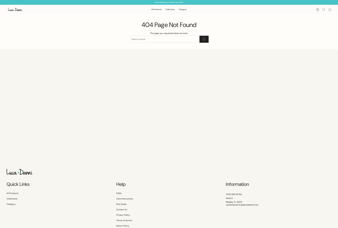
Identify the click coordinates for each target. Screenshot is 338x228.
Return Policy (122, 225)
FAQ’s (119, 193)
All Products (12, 193)
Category (11, 204)
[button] (170, 9)
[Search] (204, 39)
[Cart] (330, 9)
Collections (12, 198)
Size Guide (121, 204)
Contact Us (121, 209)
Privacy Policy (123, 215)
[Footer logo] (20, 172)
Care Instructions (124, 198)
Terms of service (124, 220)
